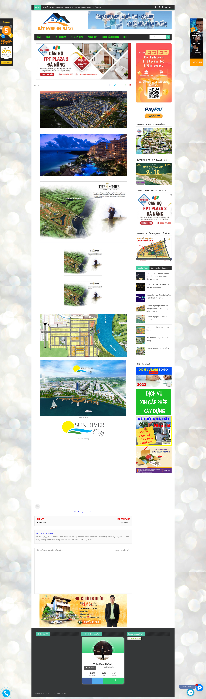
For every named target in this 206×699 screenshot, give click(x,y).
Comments (155, 268)
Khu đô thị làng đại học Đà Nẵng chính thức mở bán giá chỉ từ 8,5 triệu (158, 308)
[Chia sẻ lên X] (114, 85)
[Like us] (155, 7)
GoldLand (90, 668)
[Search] (168, 37)
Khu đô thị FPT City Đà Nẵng (158, 348)
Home (37, 7)
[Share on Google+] (119, 85)
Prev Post (42, 522)
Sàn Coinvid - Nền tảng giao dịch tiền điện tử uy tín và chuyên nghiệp (158, 276)
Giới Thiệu (97, 7)
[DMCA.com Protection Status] (134, 639)
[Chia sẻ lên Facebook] (109, 85)
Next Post (125, 522)
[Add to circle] (162, 7)
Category (165, 268)
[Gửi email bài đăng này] (124, 85)
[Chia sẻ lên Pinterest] (129, 85)
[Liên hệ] (6, 695)
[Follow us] (166, 7)
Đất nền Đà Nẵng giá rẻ (59, 693)
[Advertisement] (83, 486)
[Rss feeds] (170, 7)
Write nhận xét (122, 550)
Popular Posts (142, 268)
